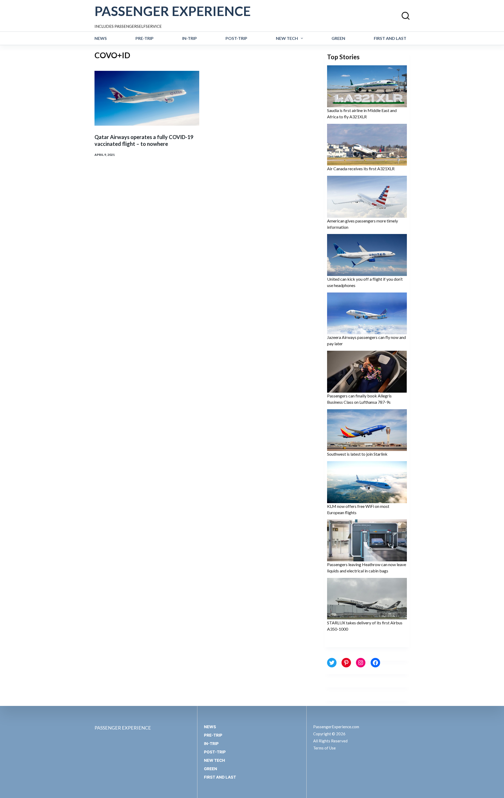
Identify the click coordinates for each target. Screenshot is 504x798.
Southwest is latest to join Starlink (357, 453)
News (100, 38)
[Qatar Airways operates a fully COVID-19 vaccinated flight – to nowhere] (146, 98)
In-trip (189, 38)
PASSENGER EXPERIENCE (172, 11)
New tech (287, 38)
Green (338, 38)
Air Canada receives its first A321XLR (361, 168)
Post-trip (236, 38)
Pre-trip (144, 38)
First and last (390, 38)
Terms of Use (324, 748)
